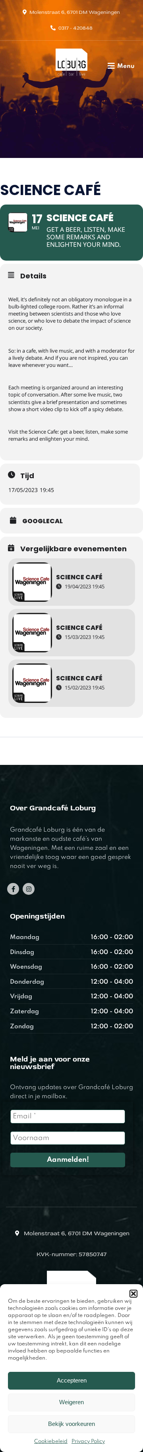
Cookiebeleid (51, 1441)
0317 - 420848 (75, 28)
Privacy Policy (88, 1441)
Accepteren (72, 1380)
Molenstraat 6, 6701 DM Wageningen (74, 12)
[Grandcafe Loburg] (71, 78)
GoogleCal (42, 521)
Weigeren (71, 1402)
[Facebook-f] (13, 889)
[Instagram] (29, 889)
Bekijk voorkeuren (71, 1423)
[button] (133, 1293)
